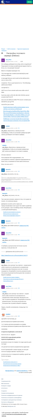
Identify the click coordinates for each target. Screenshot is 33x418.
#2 (18, 141)
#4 (18, 190)
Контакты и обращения (7, 402)
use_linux (8, 59)
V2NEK (8, 126)
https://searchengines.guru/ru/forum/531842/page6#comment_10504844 (17, 181)
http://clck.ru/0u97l (11, 177)
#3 (18, 171)
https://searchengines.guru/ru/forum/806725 (11, 179)
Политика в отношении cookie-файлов (11, 397)
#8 (18, 288)
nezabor (8, 314)
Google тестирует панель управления (11, 277)
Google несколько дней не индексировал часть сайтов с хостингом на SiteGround (16, 108)
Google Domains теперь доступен (10, 362)
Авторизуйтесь (9, 370)
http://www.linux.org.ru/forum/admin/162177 (14, 255)
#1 (18, 128)
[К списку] (5, 53)
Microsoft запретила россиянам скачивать (12, 363)
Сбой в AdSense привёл (8, 281)
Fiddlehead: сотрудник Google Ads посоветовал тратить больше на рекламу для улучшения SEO (16, 119)
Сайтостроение (11, 49)
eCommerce (4, 388)
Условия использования (7, 393)
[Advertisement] (16, 8)
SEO (2, 379)
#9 (18, 316)
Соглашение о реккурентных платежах (11, 400)
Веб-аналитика (5, 383)
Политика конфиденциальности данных (11, 395)
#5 (18, 223)
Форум (3, 49)
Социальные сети (5, 381)
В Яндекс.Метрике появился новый (11, 213)
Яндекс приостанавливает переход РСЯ (12, 215)
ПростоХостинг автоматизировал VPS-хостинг (13, 279)
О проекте (4, 391)
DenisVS (8, 169)
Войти (29, 2)
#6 (18, 234)
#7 (18, 262)
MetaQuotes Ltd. (11, 406)
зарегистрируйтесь (22, 370)
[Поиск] (25, 2)
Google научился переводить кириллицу (12, 212)
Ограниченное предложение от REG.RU (12, 365)
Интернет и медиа (6, 386)
